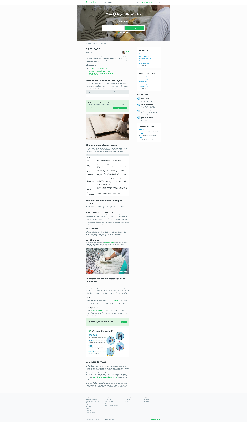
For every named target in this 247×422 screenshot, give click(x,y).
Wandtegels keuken (144, 86)
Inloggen (107, 403)
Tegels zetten (95, 43)
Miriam (127, 51)
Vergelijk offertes (119, 108)
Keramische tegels (143, 84)
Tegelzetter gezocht (144, 79)
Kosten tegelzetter (143, 54)
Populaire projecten (107, 2)
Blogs (87, 408)
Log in (159, 2)
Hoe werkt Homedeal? (91, 399)
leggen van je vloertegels (97, 310)
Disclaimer (102, 419)
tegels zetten (115, 221)
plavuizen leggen (114, 300)
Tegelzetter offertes (144, 77)
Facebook (146, 399)
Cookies (113, 419)
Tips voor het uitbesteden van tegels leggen (99, 71)
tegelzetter (101, 218)
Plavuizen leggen (143, 81)
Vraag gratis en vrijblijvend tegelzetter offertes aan (105, 377)
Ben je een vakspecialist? (148, 2)
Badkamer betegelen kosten (146, 60)
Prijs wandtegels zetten (145, 56)
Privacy (108, 419)
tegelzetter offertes (109, 242)
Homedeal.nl (88, 43)
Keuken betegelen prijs (144, 63)
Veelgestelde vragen (93, 74)
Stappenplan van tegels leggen (95, 70)
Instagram (146, 401)
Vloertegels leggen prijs (145, 58)
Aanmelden (108, 399)
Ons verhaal (127, 399)
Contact (126, 401)
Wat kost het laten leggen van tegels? (97, 68)
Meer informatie (109, 401)
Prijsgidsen (88, 410)
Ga (133, 28)
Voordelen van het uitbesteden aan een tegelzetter (100, 73)
